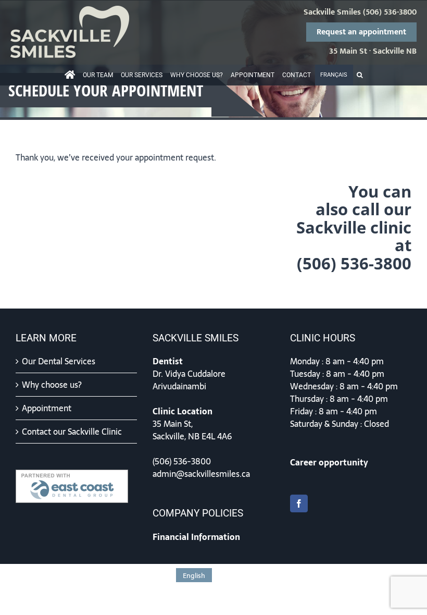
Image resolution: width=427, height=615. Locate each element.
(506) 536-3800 (390, 12)
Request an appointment (361, 32)
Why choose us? (52, 384)
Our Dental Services (58, 361)
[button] (360, 75)
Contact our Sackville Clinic (72, 431)
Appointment (46, 408)
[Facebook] (299, 503)
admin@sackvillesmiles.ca (201, 474)
